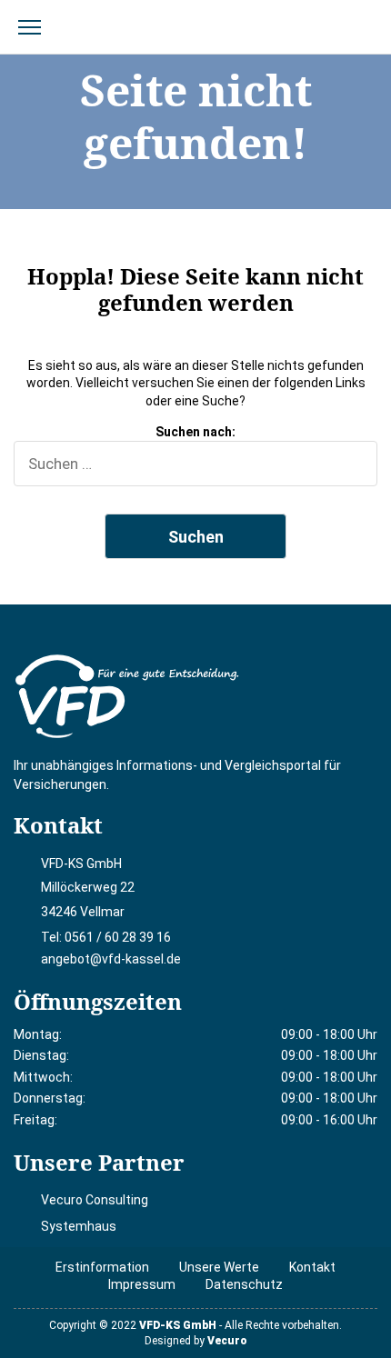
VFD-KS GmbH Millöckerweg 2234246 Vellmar (88, 887)
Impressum (141, 1284)
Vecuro (227, 1340)
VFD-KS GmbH (177, 1325)
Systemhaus (78, 1226)
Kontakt (312, 1267)
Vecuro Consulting (94, 1200)
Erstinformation (102, 1267)
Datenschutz (244, 1284)
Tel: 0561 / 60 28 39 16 (106, 937)
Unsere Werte (219, 1267)
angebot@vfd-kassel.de (111, 959)
